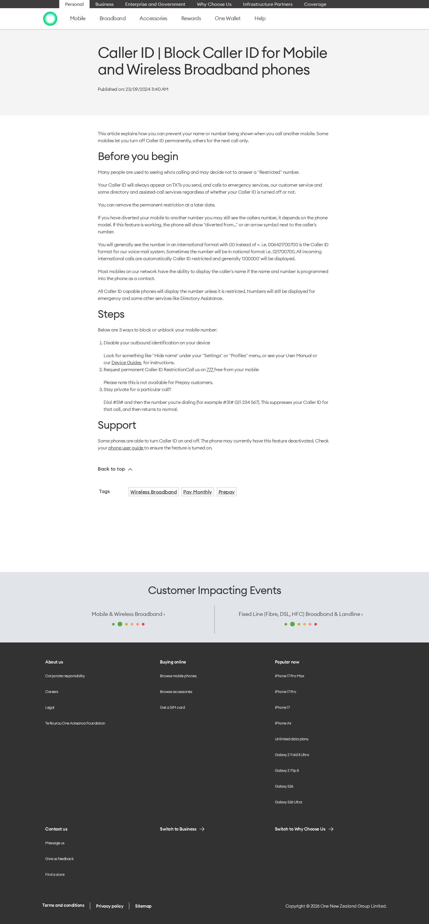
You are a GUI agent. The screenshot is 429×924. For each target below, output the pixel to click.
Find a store (54, 874)
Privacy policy (109, 906)
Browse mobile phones (178, 675)
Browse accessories (176, 691)
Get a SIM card (172, 707)
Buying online (173, 662)
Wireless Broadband (153, 492)
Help (259, 18)
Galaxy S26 (284, 786)
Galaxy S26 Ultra (288, 802)
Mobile (78, 18)
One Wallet (227, 18)
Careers (51, 691)
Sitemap (143, 906)
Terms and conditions (63, 905)
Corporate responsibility (65, 675)
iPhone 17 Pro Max (289, 675)
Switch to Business (178, 829)
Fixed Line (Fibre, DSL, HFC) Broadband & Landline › (301, 614)
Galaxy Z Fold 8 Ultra (292, 754)
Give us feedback (59, 858)
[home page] (50, 18)
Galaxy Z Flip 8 (287, 770)
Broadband (113, 18)
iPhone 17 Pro (285, 691)
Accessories (153, 18)
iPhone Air (283, 723)
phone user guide (126, 448)
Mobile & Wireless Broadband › (128, 614)
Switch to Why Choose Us (300, 829)
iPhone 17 (282, 707)
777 (210, 369)
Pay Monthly (197, 492)
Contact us (56, 829)
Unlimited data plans (291, 739)
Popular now (287, 662)
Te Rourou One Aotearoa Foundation (75, 723)
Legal (49, 707)
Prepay (227, 492)
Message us (54, 842)
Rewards (191, 18)
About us (54, 662)
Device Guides (126, 362)
